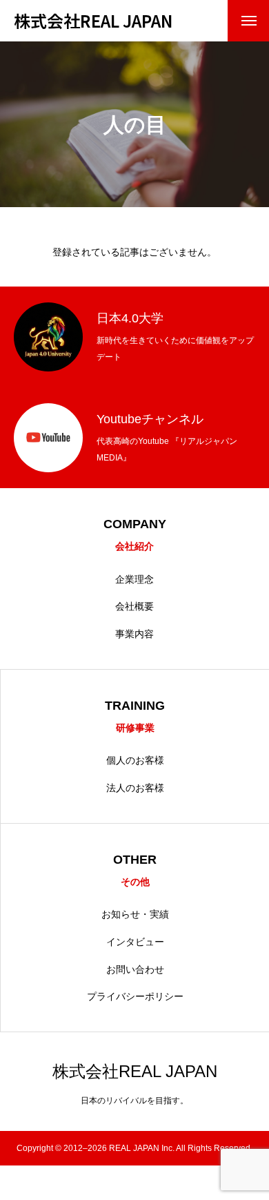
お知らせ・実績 (135, 914)
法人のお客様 (135, 787)
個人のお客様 (135, 760)
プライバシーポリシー (135, 996)
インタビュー (135, 941)
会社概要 (134, 606)
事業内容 (134, 633)
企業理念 (134, 579)
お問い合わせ (135, 969)
